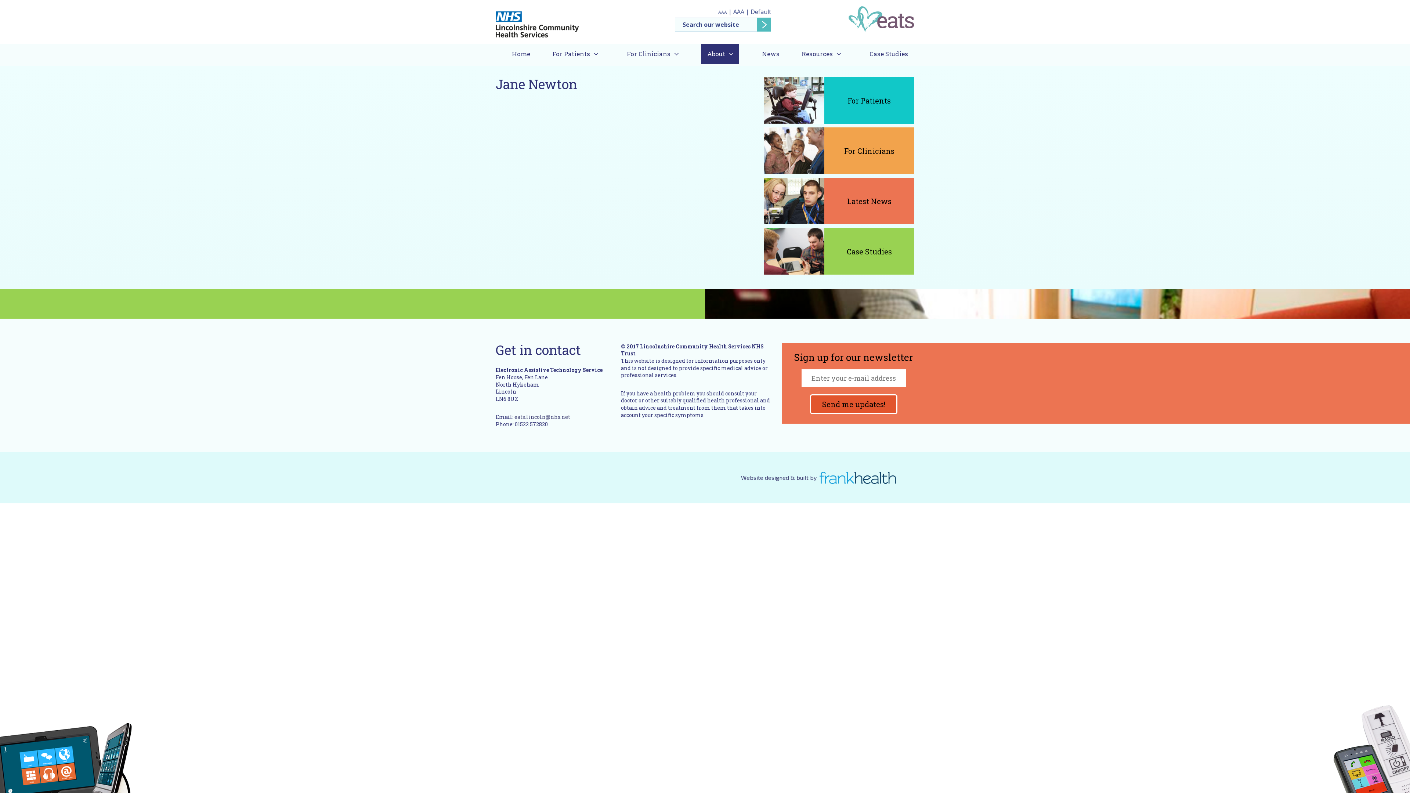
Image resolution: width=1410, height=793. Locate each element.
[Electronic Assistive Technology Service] (881, 18)
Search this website (723, 25)
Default (761, 12)
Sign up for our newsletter (853, 357)
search (764, 25)
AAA (722, 12)
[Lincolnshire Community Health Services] (537, 21)
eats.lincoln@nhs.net (542, 416)
